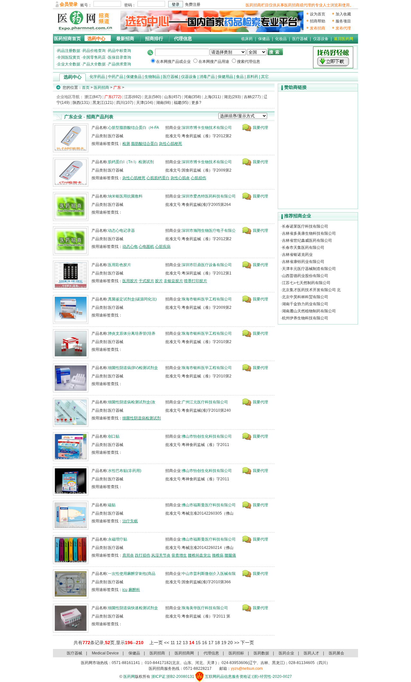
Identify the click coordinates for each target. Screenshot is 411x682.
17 (211, 642)
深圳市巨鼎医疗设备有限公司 (207, 265)
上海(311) (212, 97)
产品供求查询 (119, 64)
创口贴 (113, 436)
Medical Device (105, 653)
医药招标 (236, 653)
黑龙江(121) (102, 102)
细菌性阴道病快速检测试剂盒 (133, 608)
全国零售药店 (94, 57)
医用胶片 (130, 281)
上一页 (156, 642)
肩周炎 (128, 555)
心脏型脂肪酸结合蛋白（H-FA (133, 127)
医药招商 (101, 87)
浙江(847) (92, 97)
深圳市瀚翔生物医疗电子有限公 (209, 230)
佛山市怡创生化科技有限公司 (207, 436)
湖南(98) (163, 102)
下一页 (247, 642)
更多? (196, 102)
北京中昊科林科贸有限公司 (305, 297)
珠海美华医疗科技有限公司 (205, 608)
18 (217, 642)
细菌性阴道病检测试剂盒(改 (131, 402)
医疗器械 (300, 39)
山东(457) (172, 97)
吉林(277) (252, 97)
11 (173, 642)
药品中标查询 (119, 50)
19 (223, 642)
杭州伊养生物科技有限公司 (305, 318)
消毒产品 (207, 76)
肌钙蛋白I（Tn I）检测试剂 (131, 162)
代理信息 (183, 38)
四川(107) (124, 102)
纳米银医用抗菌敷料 (125, 196)
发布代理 (343, 28)
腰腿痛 (230, 555)
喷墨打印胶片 (195, 281)
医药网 (129, 676)
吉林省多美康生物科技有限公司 (309, 233)
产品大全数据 (94, 64)
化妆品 (281, 39)
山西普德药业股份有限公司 (305, 276)
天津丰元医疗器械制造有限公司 (309, 268)
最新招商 (125, 38)
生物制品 (152, 76)
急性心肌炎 (180, 178)
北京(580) (152, 97)
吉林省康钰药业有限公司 (303, 261)
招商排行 (154, 38)
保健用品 (225, 76)
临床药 (247, 39)
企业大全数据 (68, 64)
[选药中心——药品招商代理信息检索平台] (211, 21)
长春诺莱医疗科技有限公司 (305, 226)
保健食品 (134, 76)
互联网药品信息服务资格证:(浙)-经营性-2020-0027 (248, 676)
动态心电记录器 (121, 230)
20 (230, 642)
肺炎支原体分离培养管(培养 (131, 333)
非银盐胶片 (173, 281)
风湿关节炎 (161, 555)
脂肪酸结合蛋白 (144, 143)
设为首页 (317, 14)
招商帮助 (317, 21)
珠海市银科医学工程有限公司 (207, 299)
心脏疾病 (163, 246)
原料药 (252, 76)
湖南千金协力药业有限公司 (305, 304)
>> (236, 642)
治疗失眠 (130, 521)
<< (166, 642)
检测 (126, 143)
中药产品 (115, 76)
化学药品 (97, 76)
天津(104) (144, 102)
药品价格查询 (94, 50)
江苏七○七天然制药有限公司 (306, 283)
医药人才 (311, 653)
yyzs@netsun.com (247, 668)
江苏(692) (132, 97)
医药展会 (336, 653)
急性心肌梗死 (170, 143)
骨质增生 (179, 555)
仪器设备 (320, 39)
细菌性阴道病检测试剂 (141, 418)
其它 (265, 76)
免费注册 (192, 4)
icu (124, 589)
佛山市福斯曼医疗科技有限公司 (209, 505)
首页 (86, 87)
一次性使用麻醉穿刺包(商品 (131, 573)
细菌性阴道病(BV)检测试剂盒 (133, 368)
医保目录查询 (119, 57)
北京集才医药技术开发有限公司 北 (311, 290)
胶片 (159, 281)
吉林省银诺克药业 (297, 254)
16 (204, 642)
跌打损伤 (142, 555)
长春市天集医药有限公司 (303, 247)
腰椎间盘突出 (199, 555)
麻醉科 (134, 589)
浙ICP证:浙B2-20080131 (172, 676)
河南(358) (192, 97)
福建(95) (181, 102)
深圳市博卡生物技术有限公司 (207, 127)
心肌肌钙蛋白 (158, 178)
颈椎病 (217, 555)
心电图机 (146, 246)
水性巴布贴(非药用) (124, 470)
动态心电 (130, 246)
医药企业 (286, 653)
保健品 (264, 39)
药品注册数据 (68, 50)
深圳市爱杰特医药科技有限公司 (209, 196)
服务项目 (343, 21)
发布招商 (317, 28)
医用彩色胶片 (119, 265)
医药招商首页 (67, 38)
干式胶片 (146, 281)
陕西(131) (81, 102)
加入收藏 (343, 14)
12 (178, 642)
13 (185, 642)
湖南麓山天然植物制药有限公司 (309, 311)
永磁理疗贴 (117, 539)
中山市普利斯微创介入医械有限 (209, 573)
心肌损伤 (198, 178)
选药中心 (96, 38)
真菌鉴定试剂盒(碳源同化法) (132, 299)
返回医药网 (343, 39)
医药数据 (261, 653)
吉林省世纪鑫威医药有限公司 (307, 240)
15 (198, 642)
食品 (240, 76)
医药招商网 (184, 653)
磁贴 (112, 505)
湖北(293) (232, 97)
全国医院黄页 (68, 57)
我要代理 (260, 127)
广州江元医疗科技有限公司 (205, 402)
